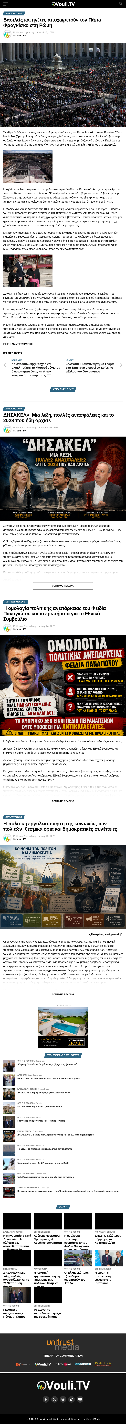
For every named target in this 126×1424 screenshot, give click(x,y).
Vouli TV (21, 430)
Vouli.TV (21, 35)
